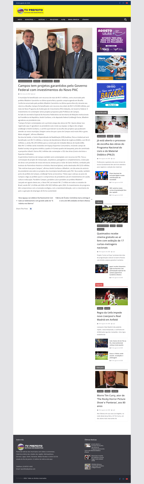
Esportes (100, 308)
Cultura (113, 225)
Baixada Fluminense (103, 225)
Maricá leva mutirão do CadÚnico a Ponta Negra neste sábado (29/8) (97, 458)
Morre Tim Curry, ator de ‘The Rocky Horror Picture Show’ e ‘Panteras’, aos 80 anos (111, 401)
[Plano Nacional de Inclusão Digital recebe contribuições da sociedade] (101, 178)
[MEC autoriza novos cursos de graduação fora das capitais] (101, 191)
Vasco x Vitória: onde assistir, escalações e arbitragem (116, 356)
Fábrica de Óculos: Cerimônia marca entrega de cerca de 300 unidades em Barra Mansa (73, 199)
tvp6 (114, 410)
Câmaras (85, 19)
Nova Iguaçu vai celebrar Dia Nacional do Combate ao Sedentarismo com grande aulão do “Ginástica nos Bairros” (36, 201)
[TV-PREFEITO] (30, 445)
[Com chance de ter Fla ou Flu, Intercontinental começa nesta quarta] (101, 344)
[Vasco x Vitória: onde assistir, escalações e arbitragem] (101, 357)
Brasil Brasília (73, 19)
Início (20, 19)
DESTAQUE (100, 391)
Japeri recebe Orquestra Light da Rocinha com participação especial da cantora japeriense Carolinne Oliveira (117, 271)
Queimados (101, 229)
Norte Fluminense (47, 81)
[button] (34, 19)
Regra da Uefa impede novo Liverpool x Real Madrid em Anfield (109, 316)
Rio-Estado (54, 19)
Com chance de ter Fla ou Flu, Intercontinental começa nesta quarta (118, 343)
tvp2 (34, 94)
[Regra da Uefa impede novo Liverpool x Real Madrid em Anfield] (111, 296)
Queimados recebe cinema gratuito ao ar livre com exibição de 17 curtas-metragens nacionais (110, 240)
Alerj (63, 19)
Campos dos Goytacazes (25, 81)
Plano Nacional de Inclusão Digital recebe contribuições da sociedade (117, 176)
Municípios (29, 19)
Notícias (41, 19)
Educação (110, 136)
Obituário (114, 391)
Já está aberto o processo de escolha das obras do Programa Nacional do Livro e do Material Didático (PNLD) (111, 147)
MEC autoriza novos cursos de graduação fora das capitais (118, 190)
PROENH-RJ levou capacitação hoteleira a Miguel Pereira (97, 465)
